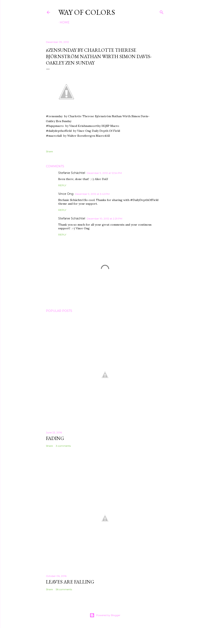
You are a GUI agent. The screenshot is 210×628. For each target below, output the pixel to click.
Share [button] (49, 151)
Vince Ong (65, 194)
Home (65, 22)
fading (55, 438)
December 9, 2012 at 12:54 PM (104, 173)
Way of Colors (86, 12)
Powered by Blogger (108, 615)
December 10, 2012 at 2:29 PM (104, 218)
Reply (62, 185)
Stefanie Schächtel (71, 173)
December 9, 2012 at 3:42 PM (92, 193)
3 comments (63, 445)
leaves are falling (70, 582)
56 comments (64, 589)
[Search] (161, 11)
